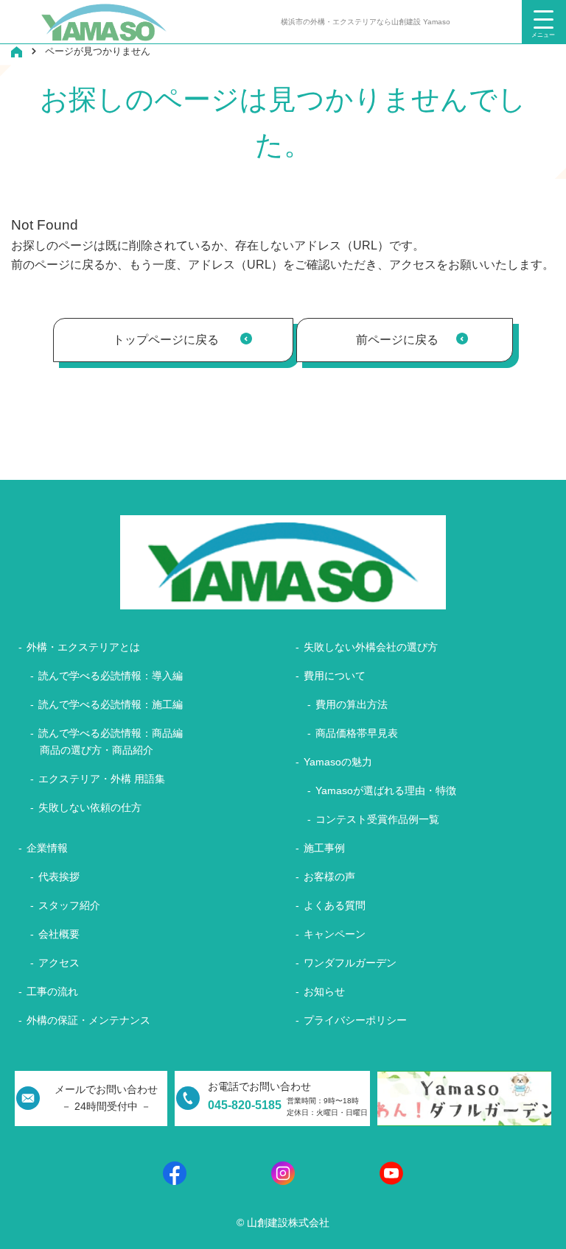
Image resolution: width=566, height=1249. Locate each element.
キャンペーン (335, 934)
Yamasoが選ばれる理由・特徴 (385, 790)
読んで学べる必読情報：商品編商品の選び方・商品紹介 (110, 741)
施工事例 (324, 848)
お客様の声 (329, 876)
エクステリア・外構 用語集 (101, 779)
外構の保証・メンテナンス (88, 1020)
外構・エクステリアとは (83, 647)
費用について (335, 676)
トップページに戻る (166, 339)
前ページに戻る (397, 339)
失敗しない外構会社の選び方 (371, 647)
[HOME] (16, 51)
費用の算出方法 (351, 704)
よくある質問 (335, 905)
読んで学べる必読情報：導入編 (110, 676)
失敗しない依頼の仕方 (90, 807)
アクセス (59, 963)
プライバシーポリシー (355, 1020)
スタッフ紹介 (69, 905)
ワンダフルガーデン (350, 963)
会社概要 (59, 934)
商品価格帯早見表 (356, 733)
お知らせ (324, 991)
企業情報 (47, 848)
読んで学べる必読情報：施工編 (110, 704)
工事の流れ (52, 991)
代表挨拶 (59, 876)
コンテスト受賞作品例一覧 (377, 819)
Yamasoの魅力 (338, 762)
